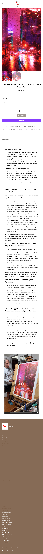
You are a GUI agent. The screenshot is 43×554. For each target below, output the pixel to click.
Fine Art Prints (6, 500)
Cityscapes (16, 126)
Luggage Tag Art (6, 520)
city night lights (25, 129)
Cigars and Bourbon (6, 449)
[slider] (21, 412)
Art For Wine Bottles (7, 522)
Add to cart (21, 115)
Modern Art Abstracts (28, 126)
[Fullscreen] (37, 412)
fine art (32, 129)
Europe (3, 486)
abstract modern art (9, 127)
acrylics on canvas (32, 127)
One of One (4, 447)
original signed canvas (26, 130)
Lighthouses (5, 516)
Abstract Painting (16, 127)
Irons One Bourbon (6, 461)
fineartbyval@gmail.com (16, 351)
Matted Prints (21, 126)
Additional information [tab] (9, 142)
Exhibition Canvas (6, 508)
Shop (3, 435)
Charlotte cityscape (8, 129)
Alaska (3, 496)
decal (29, 129)
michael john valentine (18, 130)
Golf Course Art (6, 518)
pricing (5, 98)
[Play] (5, 412)
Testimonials (5, 510)
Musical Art (5, 484)
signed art (33, 130)
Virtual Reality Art (7, 473)
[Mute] (35, 412)
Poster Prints (35, 126)
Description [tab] (5, 139)
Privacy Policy (15, 547)
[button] (39, 10)
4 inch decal (12, 126)
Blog (3, 494)
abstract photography (24, 127)
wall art (36, 130)
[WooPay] (21, 120)
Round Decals (5, 502)
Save (4, 9)
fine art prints (10, 130)
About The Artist (6, 441)
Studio (3, 451)
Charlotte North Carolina (17, 129)
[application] (21, 384)
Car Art (4, 481)
